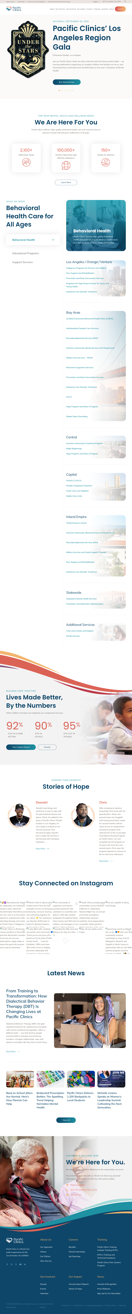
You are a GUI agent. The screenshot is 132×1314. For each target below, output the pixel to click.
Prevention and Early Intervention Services (85, 278)
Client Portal (10, 2)
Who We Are (46, 1261)
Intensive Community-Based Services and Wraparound (90, 348)
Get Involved (71, 9)
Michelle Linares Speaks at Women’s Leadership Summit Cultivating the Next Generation (109, 1100)
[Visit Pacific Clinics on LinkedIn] (25, 1264)
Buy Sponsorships (66, 82)
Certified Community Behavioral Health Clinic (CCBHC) (89, 318)
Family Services (73, 636)
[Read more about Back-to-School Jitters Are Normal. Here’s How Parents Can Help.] (20, 1079)
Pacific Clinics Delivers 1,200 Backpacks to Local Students (80, 1096)
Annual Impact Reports (79, 1284)
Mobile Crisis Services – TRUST (79, 358)
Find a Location (78, 1185)
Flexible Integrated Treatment (79, 486)
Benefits (72, 1247)
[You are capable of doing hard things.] (119, 914)
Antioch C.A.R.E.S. (74, 480)
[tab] (33, 239)
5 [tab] (70, 90)
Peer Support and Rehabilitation (80, 273)
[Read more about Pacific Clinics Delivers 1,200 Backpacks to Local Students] (81, 1079)
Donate (120, 9)
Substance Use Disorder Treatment (81, 292)
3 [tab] (64, 90)
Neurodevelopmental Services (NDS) (82, 338)
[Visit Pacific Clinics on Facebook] (7, 1264)
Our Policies (45, 1256)
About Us (45, 1239)
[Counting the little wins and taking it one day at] (66, 940)
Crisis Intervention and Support (80, 631)
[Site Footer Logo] (15, 1240)
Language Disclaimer (94, 1305)
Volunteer (44, 1293)
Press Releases (103, 1289)
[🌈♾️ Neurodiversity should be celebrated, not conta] (13, 914)
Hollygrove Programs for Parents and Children (86, 268)
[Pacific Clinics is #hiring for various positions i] (13, 940)
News (112, 9)
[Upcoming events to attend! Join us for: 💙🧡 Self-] (119, 940)
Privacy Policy (110, 1305)
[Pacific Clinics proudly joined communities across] (92, 914)
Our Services (60, 9)
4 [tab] (67, 90)
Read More (40, 848)
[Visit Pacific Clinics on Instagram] (11, 1264)
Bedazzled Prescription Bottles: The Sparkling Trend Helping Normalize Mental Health (50, 1100)
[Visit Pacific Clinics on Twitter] (16, 1264)
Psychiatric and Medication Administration (84, 604)
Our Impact (81, 9)
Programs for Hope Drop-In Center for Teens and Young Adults (87, 285)
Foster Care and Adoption (36, 2)
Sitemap (122, 1305)
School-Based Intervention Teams (59, 2)
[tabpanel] (66, 57)
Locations (104, 9)
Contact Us (76, 1194)
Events (43, 1289)
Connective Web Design (46, 1305)
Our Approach (46, 1247)
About (52, 9)
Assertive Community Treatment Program (84, 443)
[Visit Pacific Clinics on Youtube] (20, 1264)
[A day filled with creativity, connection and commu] (39, 940)
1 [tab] (59, 90)
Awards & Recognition (107, 1284)
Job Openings (74, 1256)
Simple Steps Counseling (76, 416)
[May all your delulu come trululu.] (92, 940)
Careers (90, 9)
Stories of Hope (75, 1289)
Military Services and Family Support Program (86, 552)
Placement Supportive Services (79, 367)
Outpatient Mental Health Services (81, 599)
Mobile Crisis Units (74, 496)
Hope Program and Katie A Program (82, 407)
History (43, 1252)
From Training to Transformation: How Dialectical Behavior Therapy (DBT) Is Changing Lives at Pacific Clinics (26, 1003)
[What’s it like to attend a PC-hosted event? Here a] (39, 914)
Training (97, 9)
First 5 (69, 397)
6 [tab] (72, 90)
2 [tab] (62, 90)
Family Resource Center (76, 523)
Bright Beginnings (74, 448)
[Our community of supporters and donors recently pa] (66, 914)
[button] (125, 1)
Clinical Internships (77, 1252)
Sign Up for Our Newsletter (109, 1293)
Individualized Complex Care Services (82, 328)
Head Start (21, 2)
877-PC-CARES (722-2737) (112, 1)
